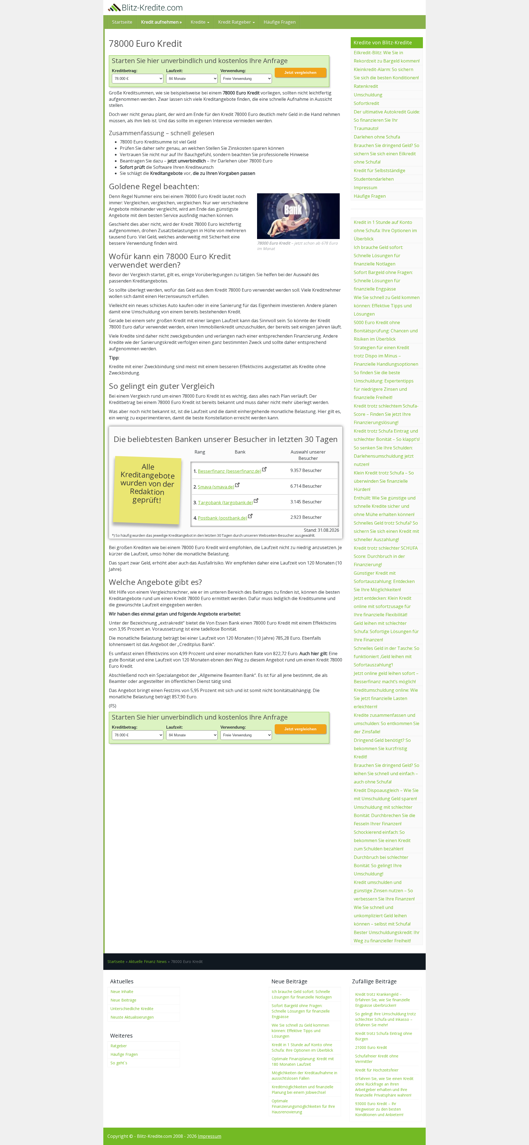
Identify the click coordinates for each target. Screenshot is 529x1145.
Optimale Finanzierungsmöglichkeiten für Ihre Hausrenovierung (303, 1106)
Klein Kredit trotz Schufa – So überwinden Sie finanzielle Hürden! (384, 481)
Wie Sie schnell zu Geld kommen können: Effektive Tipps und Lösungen (387, 305)
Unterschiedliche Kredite (131, 1008)
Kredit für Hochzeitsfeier (376, 1070)
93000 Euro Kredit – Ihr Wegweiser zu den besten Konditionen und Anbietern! (379, 1109)
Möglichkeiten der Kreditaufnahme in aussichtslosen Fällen (304, 1075)
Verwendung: (233, 70)
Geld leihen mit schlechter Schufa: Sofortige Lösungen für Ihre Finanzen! (386, 631)
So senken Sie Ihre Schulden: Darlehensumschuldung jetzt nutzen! (384, 456)
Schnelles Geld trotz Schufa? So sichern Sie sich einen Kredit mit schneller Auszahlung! (386, 531)
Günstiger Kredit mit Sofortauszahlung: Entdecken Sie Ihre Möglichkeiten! (384, 581)
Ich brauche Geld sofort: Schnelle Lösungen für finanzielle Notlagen (378, 255)
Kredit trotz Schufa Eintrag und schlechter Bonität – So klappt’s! (387, 435)
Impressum (365, 187)
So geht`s (118, 1062)
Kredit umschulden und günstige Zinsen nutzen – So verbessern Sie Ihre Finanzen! (384, 890)
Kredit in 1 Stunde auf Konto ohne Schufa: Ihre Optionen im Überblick (385, 230)
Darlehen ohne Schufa (377, 137)
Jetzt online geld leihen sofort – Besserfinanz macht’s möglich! (386, 677)
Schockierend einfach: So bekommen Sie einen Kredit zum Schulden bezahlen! (382, 840)
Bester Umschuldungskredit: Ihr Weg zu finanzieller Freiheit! (387, 936)
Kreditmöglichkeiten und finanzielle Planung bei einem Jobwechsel (302, 1089)
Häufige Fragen (280, 22)
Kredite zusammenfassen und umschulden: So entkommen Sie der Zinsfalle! (386, 723)
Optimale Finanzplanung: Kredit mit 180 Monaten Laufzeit (303, 1061)
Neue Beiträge (123, 1000)
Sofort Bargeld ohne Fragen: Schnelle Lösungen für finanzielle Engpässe (383, 280)
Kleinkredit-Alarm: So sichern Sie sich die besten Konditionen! (386, 73)
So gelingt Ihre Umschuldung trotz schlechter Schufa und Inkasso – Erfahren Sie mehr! (385, 1019)
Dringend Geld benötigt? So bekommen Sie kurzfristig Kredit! (382, 748)
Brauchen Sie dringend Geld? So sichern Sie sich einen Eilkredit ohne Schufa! (386, 153)
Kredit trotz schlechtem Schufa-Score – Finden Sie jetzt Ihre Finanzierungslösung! (386, 414)
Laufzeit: (174, 70)
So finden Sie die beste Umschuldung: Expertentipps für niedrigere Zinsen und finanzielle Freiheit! (384, 385)
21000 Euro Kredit (371, 1047)
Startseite (122, 22)
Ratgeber (118, 1045)
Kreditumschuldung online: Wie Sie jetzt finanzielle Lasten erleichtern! (386, 698)
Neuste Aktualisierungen (132, 1017)
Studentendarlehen (374, 179)
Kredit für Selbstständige (379, 170)
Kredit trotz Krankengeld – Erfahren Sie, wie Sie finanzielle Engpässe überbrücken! (382, 1000)
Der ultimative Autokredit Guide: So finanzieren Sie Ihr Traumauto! (387, 120)
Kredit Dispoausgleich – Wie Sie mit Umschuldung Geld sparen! (386, 794)
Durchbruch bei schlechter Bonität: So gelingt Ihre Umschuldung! (381, 865)
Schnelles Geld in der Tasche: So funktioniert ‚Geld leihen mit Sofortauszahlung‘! (386, 656)
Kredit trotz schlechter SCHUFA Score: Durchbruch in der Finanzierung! (386, 556)
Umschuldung (368, 95)
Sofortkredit (366, 103)
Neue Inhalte (121, 991)
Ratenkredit (366, 86)
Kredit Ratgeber (235, 22)
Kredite (199, 22)
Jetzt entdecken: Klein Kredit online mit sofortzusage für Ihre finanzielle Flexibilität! (382, 606)
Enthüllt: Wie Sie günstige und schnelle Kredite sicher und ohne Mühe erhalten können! (384, 506)
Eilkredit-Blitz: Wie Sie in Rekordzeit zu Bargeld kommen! (387, 57)
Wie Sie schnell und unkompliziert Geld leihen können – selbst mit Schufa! (382, 915)
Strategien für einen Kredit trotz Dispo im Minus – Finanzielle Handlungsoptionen (386, 355)
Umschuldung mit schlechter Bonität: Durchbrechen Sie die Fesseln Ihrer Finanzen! (384, 815)
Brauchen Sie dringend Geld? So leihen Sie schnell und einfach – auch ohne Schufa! (386, 773)
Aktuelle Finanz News (148, 961)
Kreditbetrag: (124, 70)
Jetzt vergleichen (300, 72)
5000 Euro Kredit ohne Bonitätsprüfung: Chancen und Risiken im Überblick (386, 330)
